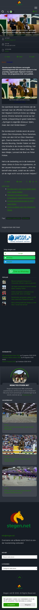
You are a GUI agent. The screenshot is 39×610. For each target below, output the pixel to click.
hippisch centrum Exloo (14, 218)
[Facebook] (33, 11)
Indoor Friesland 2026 (8, 361)
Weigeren (28, 605)
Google (20, 253)
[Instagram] (36, 11)
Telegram (9, 261)
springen (7, 456)
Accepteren (11, 605)
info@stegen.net (27, 395)
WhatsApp (10, 257)
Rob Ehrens (25, 218)
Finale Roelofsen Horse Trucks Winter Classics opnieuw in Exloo (17, 492)
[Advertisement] (19, 328)
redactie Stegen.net (10, 40)
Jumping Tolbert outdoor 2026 (11, 357)
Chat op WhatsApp (21, 271)
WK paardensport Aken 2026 (11, 355)
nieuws (6, 424)
